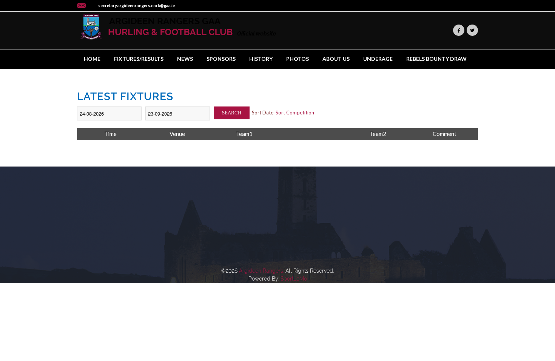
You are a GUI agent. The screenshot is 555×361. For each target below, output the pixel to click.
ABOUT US (336, 59)
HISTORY (261, 59)
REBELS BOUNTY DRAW (436, 59)
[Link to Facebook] (458, 30)
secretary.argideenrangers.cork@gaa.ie (136, 5)
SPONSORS (221, 59)
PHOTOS (297, 59)
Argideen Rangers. (261, 271)
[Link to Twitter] (472, 30)
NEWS (185, 59)
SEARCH (231, 112)
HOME (92, 59)
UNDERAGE (378, 59)
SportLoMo (294, 279)
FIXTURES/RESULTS (138, 59)
